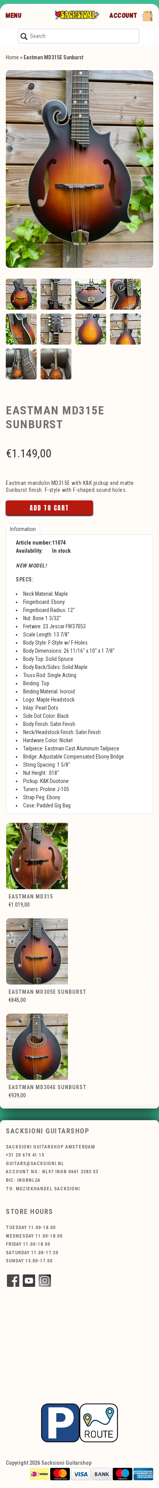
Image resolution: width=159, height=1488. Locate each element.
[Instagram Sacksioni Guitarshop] (45, 1280)
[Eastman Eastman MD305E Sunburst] (79, 951)
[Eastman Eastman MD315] (79, 856)
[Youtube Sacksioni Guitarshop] (29, 1280)
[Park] (79, 1422)
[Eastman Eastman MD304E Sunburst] (79, 1047)
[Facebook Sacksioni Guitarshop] (13, 1280)
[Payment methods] (39, 1474)
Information (23, 529)
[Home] (76, 15)
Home (12, 57)
